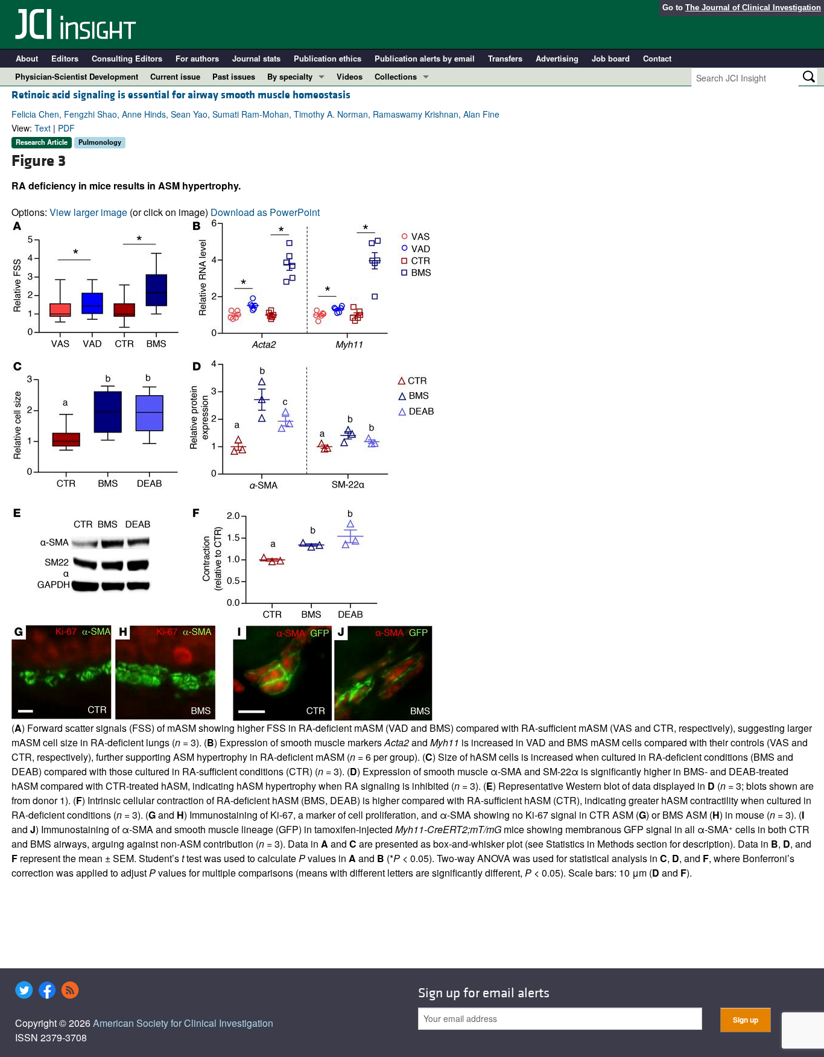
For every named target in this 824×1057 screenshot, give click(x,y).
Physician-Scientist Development (76, 76)
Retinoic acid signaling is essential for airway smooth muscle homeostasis (180, 95)
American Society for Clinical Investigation (183, 1023)
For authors (197, 58)
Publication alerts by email (425, 58)
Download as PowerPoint (265, 212)
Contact (657, 58)
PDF (66, 128)
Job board (611, 58)
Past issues (233, 76)
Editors (64, 58)
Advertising (557, 58)
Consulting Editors (127, 58)
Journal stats (256, 58)
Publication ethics (327, 58)
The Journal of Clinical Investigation (753, 7)
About (27, 58)
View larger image (88, 212)
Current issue (175, 76)
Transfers (505, 58)
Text (42, 128)
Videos (350, 76)
